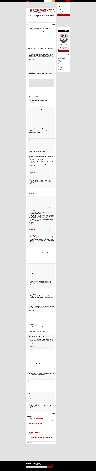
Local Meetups (60, 69)
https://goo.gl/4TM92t (51, 315)
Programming (59, 66)
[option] (63, 41)
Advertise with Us (67, 26)
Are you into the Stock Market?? (33, 428)
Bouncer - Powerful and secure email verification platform (63, 45)
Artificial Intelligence (60, 57)
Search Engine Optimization (61, 58)
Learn (40, 1)
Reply (53, 24)
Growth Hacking (60, 61)
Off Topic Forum (60, 68)
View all (68, 54)
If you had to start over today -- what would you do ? (36, 423)
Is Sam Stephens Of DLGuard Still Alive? (34, 432)
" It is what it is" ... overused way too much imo (35, 418)
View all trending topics (30, 442)
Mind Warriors (60, 65)
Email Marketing (60, 60)
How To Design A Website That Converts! (33, 96)
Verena (59, 10)
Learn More (63, 51)
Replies (29, 426)
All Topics (59, 56)
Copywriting (59, 63)
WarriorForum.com (60, 12)
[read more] (37, 425)
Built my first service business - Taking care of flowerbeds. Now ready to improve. (40, 437)
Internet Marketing (35, 424)
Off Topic (34, 419)
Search (54, 1)
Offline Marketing (60, 62)
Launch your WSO (63, 14)
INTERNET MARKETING (36, 12)
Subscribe (40, 12)
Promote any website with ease (33, 151)
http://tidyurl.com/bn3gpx (35, 49)
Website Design (60, 67)
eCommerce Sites (60, 64)
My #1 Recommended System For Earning (33, 136)
